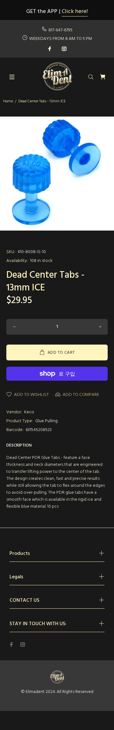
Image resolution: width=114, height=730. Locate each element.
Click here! (75, 11)
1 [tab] (57, 235)
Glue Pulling (46, 421)
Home (8, 101)
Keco (29, 412)
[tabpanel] (57, 174)
